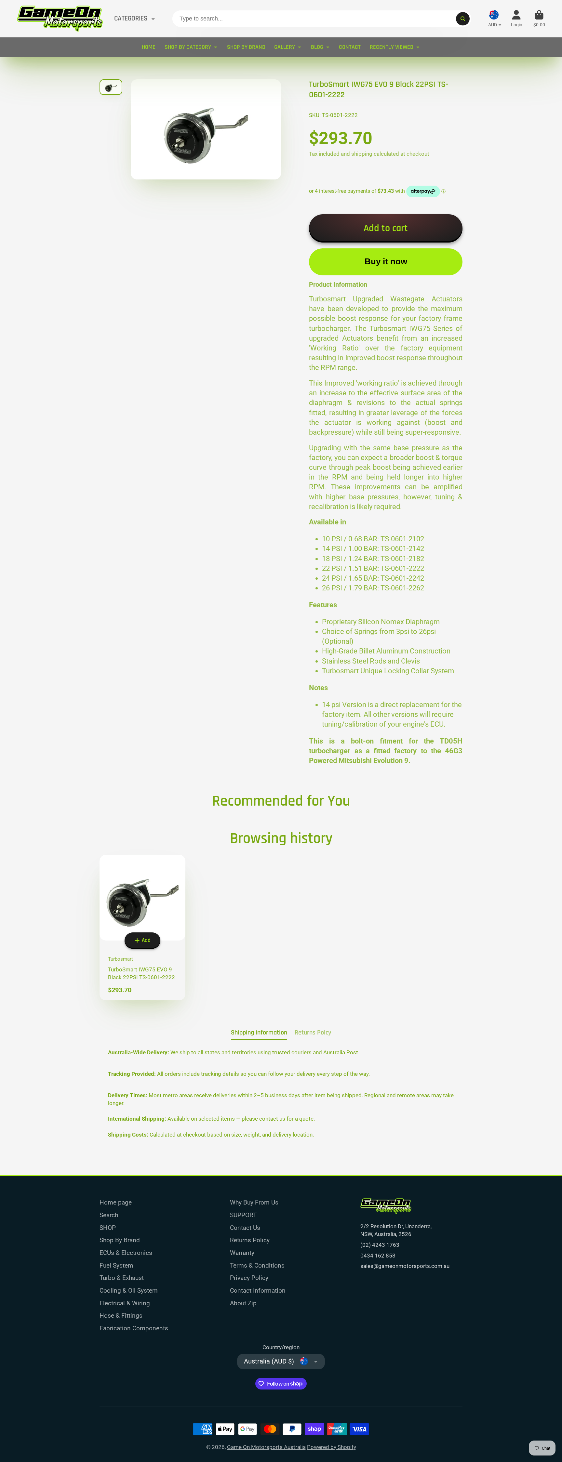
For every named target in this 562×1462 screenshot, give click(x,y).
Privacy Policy (249, 1278)
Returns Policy (250, 1240)
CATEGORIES (131, 18)
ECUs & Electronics (126, 1253)
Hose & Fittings (121, 1315)
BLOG (317, 47)
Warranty (242, 1253)
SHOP (108, 1228)
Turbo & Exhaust (122, 1278)
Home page (116, 1202)
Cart (539, 19)
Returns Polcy (313, 1033)
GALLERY (284, 47)
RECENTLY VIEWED (391, 47)
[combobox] (321, 18)
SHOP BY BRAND (246, 47)
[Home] (60, 18)
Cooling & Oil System (129, 1290)
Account (516, 19)
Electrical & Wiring (125, 1303)
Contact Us (245, 1228)
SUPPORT (243, 1215)
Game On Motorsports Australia (266, 1447)
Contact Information (258, 1290)
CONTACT (350, 47)
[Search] (462, 18)
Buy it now (386, 261)
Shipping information (259, 1033)
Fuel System (116, 1265)
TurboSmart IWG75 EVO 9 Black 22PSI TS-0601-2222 (142, 927)
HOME (148, 47)
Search (109, 1215)
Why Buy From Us (254, 1202)
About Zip (243, 1303)
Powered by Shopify (331, 1447)
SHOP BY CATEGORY (188, 47)
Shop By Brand (120, 1240)
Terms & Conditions (257, 1265)
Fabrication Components (134, 1328)
